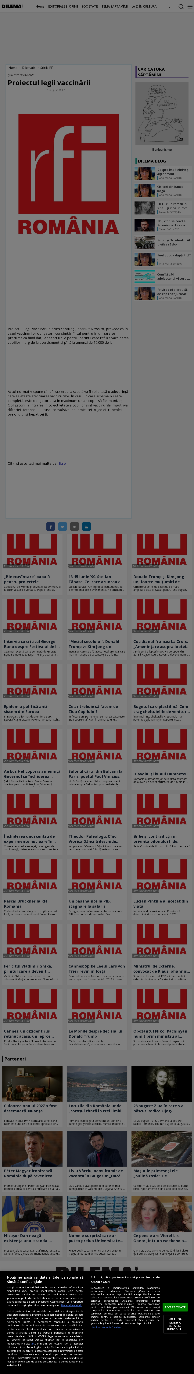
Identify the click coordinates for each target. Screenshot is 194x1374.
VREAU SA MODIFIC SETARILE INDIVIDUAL (175, 1324)
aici (33, 1343)
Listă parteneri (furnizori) (107, 1327)
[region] (97, 1322)
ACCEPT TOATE (175, 1307)
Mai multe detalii (71, 1305)
